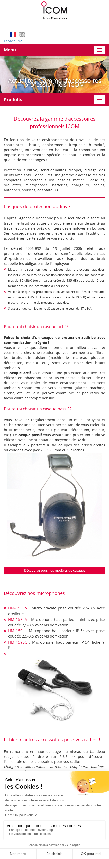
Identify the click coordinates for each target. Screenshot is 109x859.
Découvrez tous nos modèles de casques (54, 570)
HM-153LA (17, 608)
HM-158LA (17, 619)
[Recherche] (94, 24)
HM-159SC (17, 642)
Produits (13, 99)
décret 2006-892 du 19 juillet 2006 (46, 248)
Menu (10, 50)
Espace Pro (13, 41)
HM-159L (16, 630)
